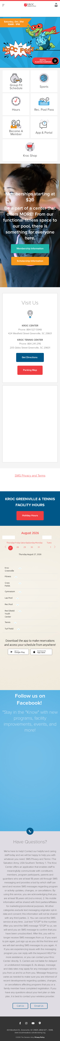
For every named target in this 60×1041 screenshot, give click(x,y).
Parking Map (30, 370)
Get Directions (30, 357)
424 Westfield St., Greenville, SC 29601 (22, 1030)
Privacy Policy (39, 1037)
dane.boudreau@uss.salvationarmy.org (30, 1032)
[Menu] (3, 5)
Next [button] (8, 42)
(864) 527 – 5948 (46, 1030)
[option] (30, 42)
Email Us (38, 1005)
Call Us (20, 1005)
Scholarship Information (30, 261)
